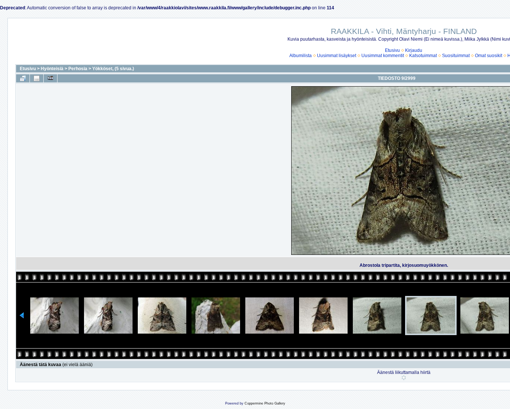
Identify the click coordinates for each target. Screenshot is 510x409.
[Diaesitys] (50, 78)
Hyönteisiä (52, 68)
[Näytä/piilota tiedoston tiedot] (36, 78)
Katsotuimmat (423, 55)
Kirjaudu (413, 50)
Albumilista (300, 55)
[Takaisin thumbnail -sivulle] (22, 78)
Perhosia (77, 68)
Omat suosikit (488, 55)
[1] (403, 377)
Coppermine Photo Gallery (265, 403)
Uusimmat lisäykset (336, 55)
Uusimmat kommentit (382, 55)
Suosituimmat (456, 55)
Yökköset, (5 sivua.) (113, 68)
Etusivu (392, 50)
